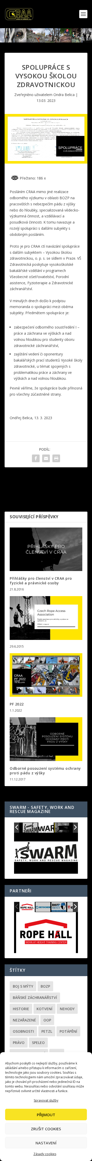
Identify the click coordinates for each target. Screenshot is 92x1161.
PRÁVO (19, 1042)
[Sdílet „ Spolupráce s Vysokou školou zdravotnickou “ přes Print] (56, 458)
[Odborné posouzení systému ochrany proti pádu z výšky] (46, 739)
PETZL (46, 1031)
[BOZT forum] (59, 907)
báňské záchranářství (35, 997)
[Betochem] (43, 907)
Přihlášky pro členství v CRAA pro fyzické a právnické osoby (41, 580)
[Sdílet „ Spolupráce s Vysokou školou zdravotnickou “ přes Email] (46, 458)
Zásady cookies (44, 1154)
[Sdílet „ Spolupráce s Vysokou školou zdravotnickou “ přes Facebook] (36, 458)
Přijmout (46, 1114)
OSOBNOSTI (23, 1031)
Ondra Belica (64, 94)
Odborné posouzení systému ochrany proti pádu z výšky (45, 770)
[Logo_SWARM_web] (46, 828)
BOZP (45, 986)
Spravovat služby (46, 1100)
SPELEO (38, 1042)
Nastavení (46, 1142)
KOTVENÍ (44, 1008)
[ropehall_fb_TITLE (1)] (27, 907)
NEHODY (67, 1008)
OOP (47, 1020)
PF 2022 (17, 704)
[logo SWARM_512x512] (30, 828)
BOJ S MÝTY (23, 986)
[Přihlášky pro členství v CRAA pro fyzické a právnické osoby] (46, 549)
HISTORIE (21, 1008)
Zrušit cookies (46, 1128)
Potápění (68, 1031)
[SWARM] (62, 827)
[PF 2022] (46, 675)
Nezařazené (24, 1020)
